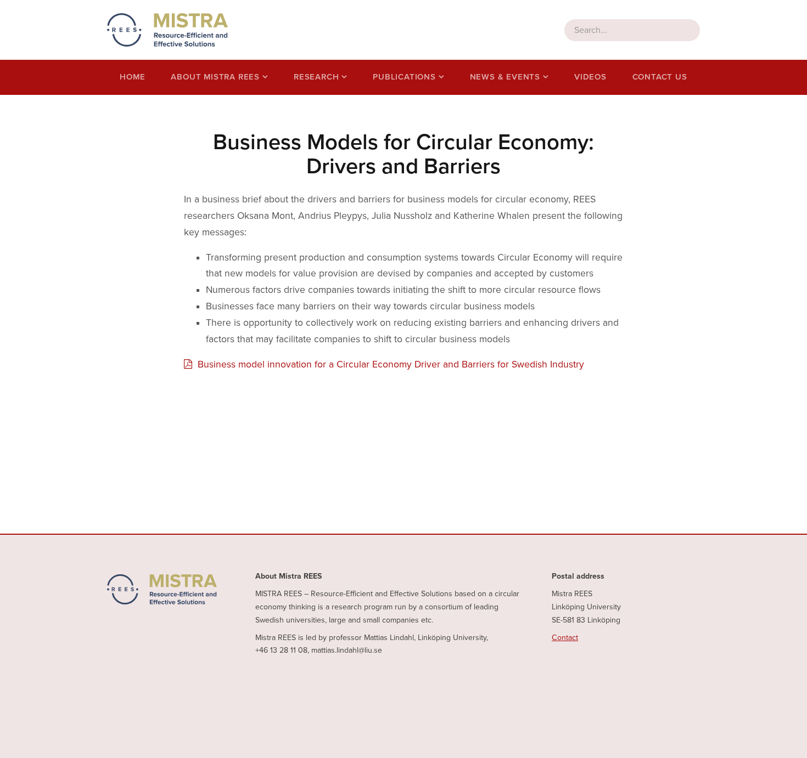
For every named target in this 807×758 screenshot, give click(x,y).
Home (132, 77)
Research (316, 77)
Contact (565, 637)
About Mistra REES (215, 77)
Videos (590, 77)
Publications (404, 77)
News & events (505, 77)
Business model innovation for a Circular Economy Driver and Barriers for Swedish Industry (391, 364)
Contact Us (659, 77)
